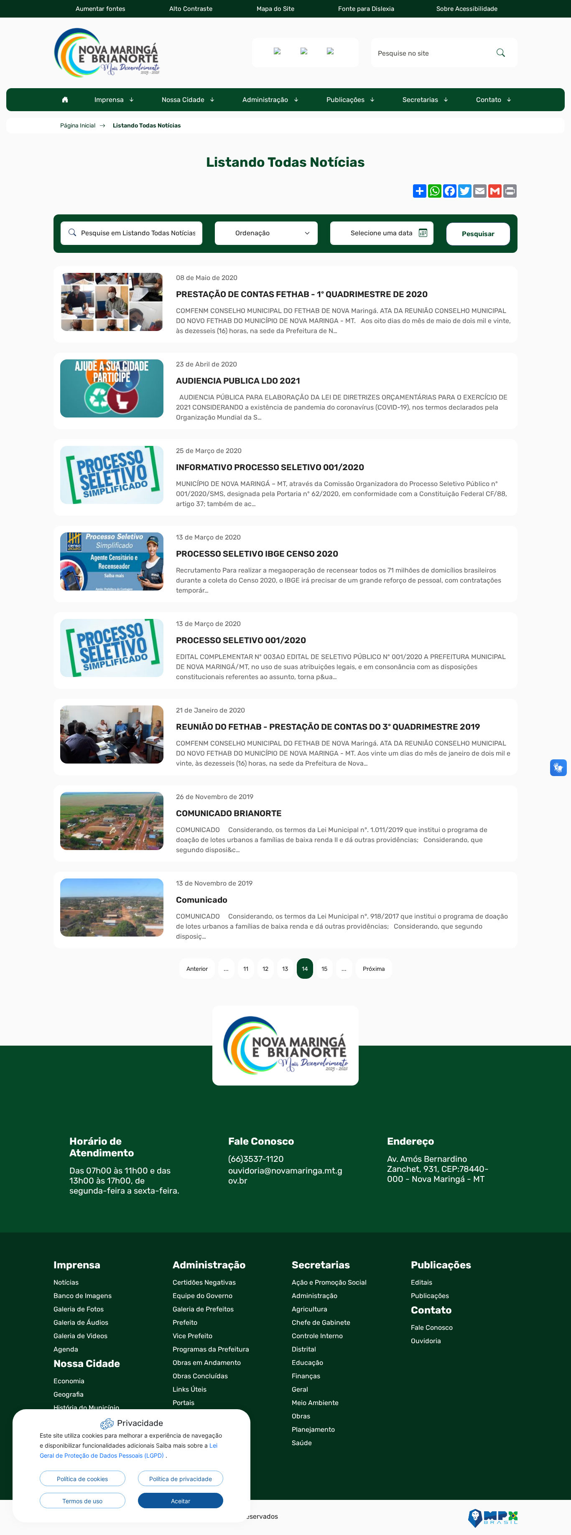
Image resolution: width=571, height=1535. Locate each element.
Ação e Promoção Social (329, 1282)
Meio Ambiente (315, 1403)
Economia (69, 1381)
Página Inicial (77, 125)
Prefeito (185, 1322)
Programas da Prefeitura (211, 1349)
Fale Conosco (432, 1327)
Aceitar (180, 1500)
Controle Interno (317, 1336)
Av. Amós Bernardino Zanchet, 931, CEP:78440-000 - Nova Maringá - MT (438, 1169)
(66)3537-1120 (256, 1159)
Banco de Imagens (83, 1296)
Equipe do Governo (202, 1296)
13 (285, 968)
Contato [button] (489, 100)
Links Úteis (189, 1389)
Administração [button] (266, 100)
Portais (183, 1403)
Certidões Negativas (204, 1282)
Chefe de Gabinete (321, 1322)
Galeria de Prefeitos (203, 1309)
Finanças (306, 1376)
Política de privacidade (180, 1478)
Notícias (66, 1282)
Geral (300, 1389)
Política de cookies (82, 1478)
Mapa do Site (275, 9)
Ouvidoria (426, 1341)
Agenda (66, 1349)
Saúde (302, 1443)
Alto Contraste (190, 9)
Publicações (430, 1296)
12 (265, 968)
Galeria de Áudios (81, 1322)
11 (245, 968)
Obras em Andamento (207, 1363)
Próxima (374, 968)
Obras (301, 1416)
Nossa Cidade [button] (184, 100)
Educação (307, 1363)
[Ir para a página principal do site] (107, 53)
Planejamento (313, 1429)
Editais (421, 1282)
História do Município (86, 1408)
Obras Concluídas (200, 1376)
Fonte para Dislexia (366, 9)
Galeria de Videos (80, 1336)
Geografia (69, 1394)
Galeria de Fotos (79, 1309)
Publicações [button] (346, 100)
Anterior (197, 968)
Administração (314, 1296)
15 (324, 968)
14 (305, 968)
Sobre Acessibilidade (466, 9)
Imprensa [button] (109, 100)
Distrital (304, 1349)
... (226, 968)
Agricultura (309, 1309)
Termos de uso (82, 1500)
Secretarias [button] (421, 100)
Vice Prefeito (192, 1336)
